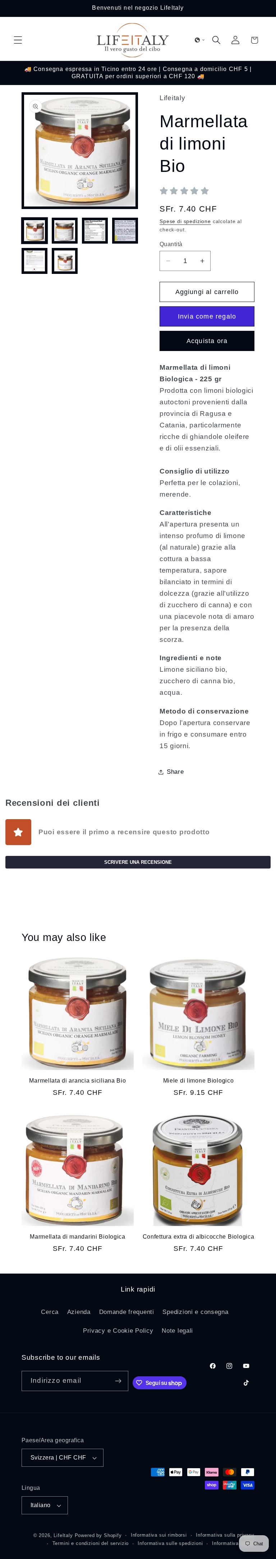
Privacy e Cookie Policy (118, 1330)
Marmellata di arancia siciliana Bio (77, 1081)
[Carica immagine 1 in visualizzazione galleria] (34, 231)
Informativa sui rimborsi (159, 1535)
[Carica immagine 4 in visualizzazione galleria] (125, 231)
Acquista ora (207, 341)
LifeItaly (63, 1535)
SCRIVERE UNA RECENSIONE (138, 862)
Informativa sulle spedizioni (170, 1543)
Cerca (50, 1312)
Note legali (177, 1330)
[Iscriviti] (118, 1381)
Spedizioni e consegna (195, 1312)
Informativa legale (233, 1543)
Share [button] (175, 771)
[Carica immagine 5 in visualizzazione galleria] (34, 261)
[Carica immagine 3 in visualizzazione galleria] (95, 231)
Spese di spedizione (185, 221)
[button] (18, 40)
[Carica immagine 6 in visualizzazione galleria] (65, 261)
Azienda (79, 1312)
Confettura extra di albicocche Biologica (198, 1237)
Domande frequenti (126, 1312)
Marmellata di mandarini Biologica (77, 1237)
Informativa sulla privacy (225, 1535)
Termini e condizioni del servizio (90, 1543)
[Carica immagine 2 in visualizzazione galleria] (65, 231)
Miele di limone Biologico (198, 1081)
